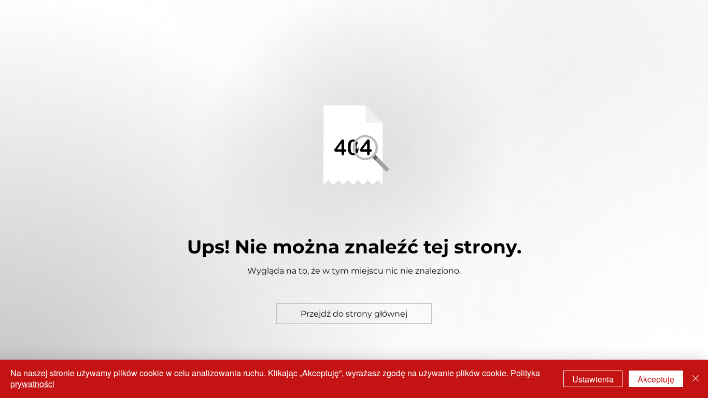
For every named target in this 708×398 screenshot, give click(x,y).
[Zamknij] (695, 379)
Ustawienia (593, 379)
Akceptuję (656, 379)
